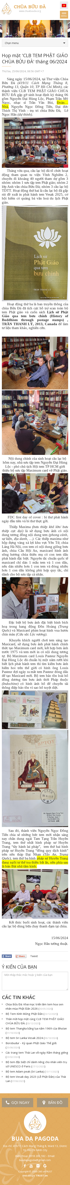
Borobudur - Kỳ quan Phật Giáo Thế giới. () (31, 1045)
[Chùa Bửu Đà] (6, 8)
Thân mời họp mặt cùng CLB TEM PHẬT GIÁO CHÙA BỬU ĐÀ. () (35, 1021)
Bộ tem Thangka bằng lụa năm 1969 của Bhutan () (36, 1030)
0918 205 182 (37, 1156)
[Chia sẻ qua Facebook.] (7, 956)
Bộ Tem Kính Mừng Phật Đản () (32, 1014)
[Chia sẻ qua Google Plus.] (21, 956)
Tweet (34, 956)
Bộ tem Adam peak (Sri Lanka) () (32, 1071)
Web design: (28, 1175)
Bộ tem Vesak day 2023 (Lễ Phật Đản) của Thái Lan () (36, 1079)
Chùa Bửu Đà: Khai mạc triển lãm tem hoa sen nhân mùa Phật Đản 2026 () (34, 1006)
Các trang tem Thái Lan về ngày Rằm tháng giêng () (37, 1055)
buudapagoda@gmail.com (35, 1160)
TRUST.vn (42, 1175)
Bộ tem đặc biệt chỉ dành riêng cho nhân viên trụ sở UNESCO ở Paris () (36, 1064)
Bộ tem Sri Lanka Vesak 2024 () (32, 1038)
